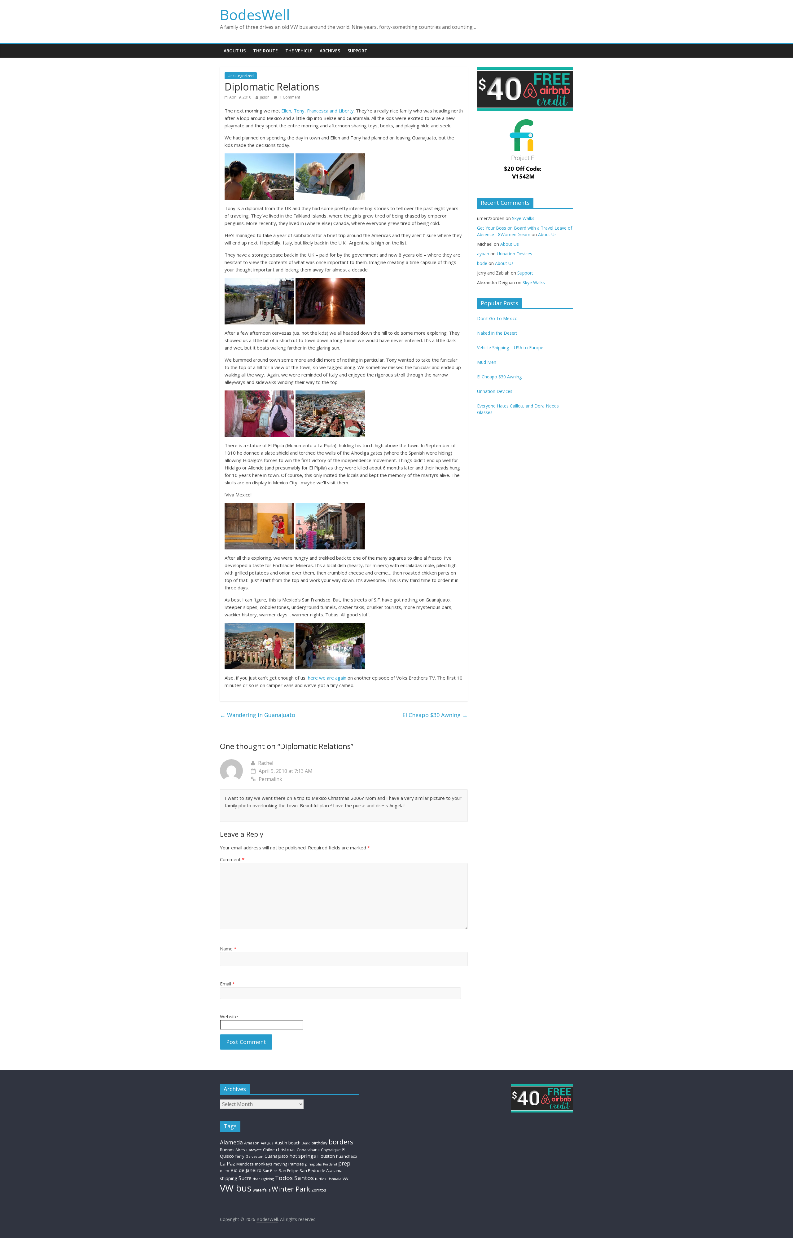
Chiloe (269, 1149)
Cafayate (254, 1150)
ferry (239, 1156)
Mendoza (245, 1164)
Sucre (245, 1178)
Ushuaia (334, 1178)
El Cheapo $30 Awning (435, 715)
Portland (330, 1164)
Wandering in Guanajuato (257, 715)
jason (264, 97)
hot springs (302, 1155)
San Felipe (288, 1170)
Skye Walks (523, 218)
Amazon (252, 1143)
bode (482, 263)
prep (344, 1163)
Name (228, 948)
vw (345, 1178)
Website (229, 1016)
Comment (232, 859)
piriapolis (313, 1164)
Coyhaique (331, 1149)
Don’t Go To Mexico (497, 318)
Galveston (254, 1156)
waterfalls (261, 1190)
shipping (228, 1178)
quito (224, 1170)
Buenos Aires (232, 1149)
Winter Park (291, 1189)
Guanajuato (276, 1156)
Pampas (296, 1164)
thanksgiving (263, 1178)
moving (280, 1164)
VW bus (236, 1188)
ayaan (483, 254)
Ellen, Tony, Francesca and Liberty (317, 111)
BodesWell (255, 14)
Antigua (267, 1143)
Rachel (265, 763)
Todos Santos (294, 1178)
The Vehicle (298, 51)
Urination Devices (514, 254)
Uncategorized (241, 75)
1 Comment (289, 97)
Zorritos (318, 1190)
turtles (320, 1178)
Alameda (231, 1142)
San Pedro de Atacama (321, 1170)
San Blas (270, 1170)
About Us (235, 51)
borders (341, 1141)
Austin (281, 1143)
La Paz (227, 1163)
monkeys (263, 1164)
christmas (286, 1149)
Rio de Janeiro (245, 1170)
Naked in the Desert (497, 333)
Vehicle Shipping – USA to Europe (510, 347)
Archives (330, 51)
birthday (319, 1143)
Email (227, 983)
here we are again (327, 678)
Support (357, 51)
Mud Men (486, 362)
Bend (306, 1143)
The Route (265, 51)
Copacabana (308, 1149)
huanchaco (346, 1156)
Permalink (270, 779)
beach (294, 1143)
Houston (326, 1156)
